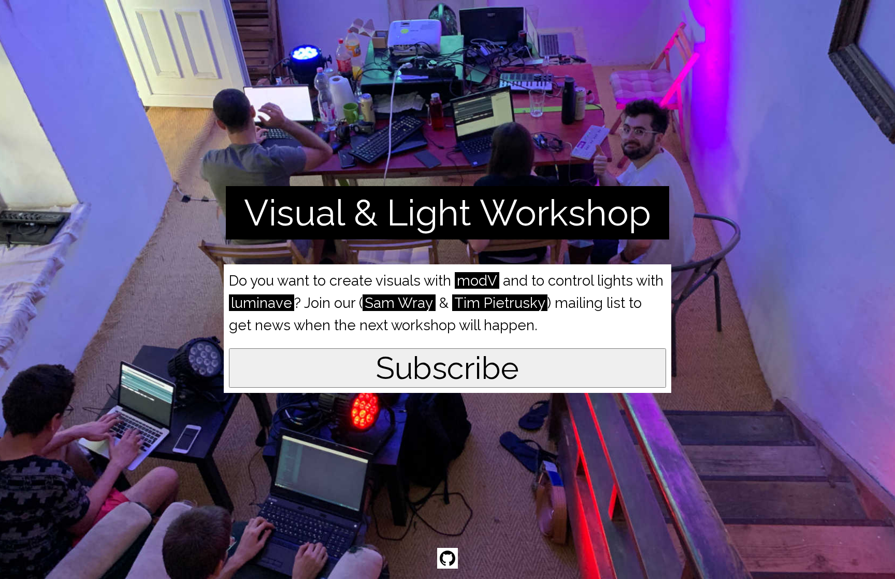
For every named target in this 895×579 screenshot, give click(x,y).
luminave (261, 302)
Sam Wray (399, 302)
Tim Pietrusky (499, 302)
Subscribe (447, 368)
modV (477, 280)
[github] (447, 558)
